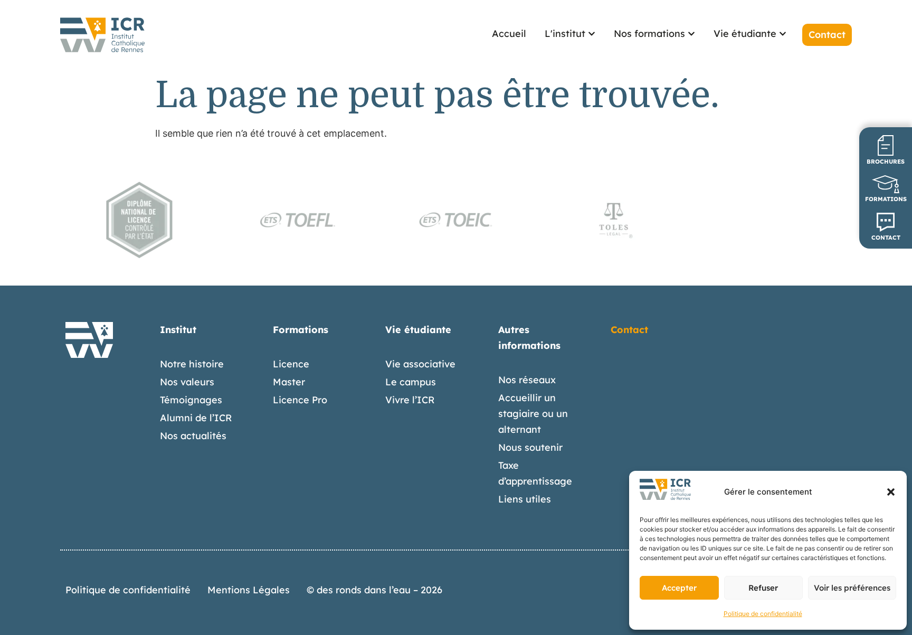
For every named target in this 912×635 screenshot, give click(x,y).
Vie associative (420, 364)
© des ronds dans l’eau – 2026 (374, 590)
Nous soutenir (530, 447)
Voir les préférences (852, 588)
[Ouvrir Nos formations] (691, 33)
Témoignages (191, 400)
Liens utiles (524, 499)
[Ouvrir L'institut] (591, 33)
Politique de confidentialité (763, 614)
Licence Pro (300, 400)
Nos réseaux (527, 380)
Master (289, 382)
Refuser (763, 588)
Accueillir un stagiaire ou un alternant (533, 413)
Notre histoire (192, 364)
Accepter (679, 588)
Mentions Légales (248, 590)
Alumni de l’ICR (196, 418)
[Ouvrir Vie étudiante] (782, 33)
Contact (629, 330)
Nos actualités (193, 436)
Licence (291, 364)
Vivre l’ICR (410, 400)
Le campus (410, 382)
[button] (891, 492)
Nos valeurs (187, 382)
